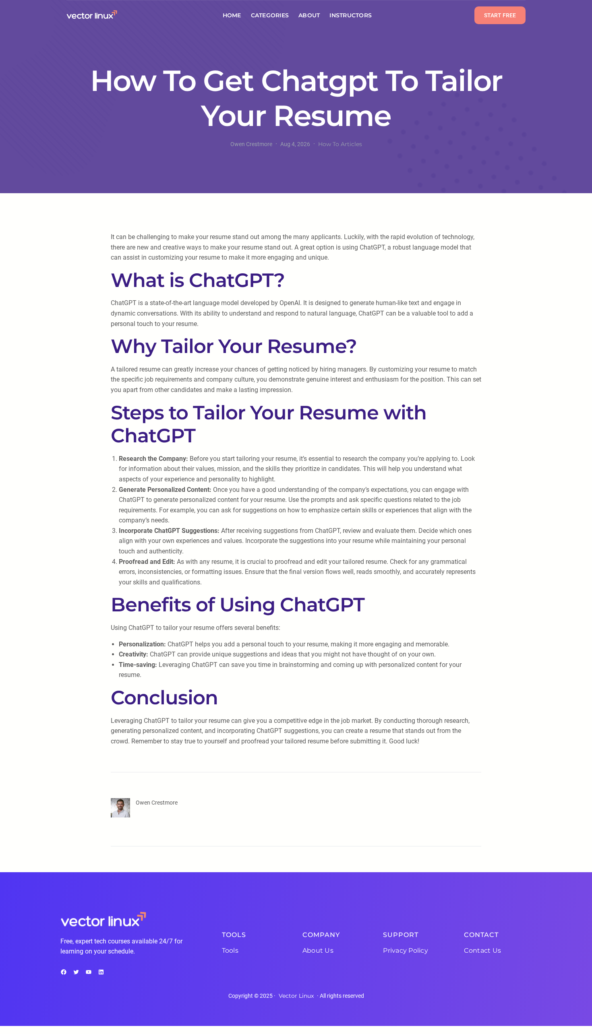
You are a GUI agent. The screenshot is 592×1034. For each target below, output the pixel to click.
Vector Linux (296, 995)
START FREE (500, 15)
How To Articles (340, 144)
